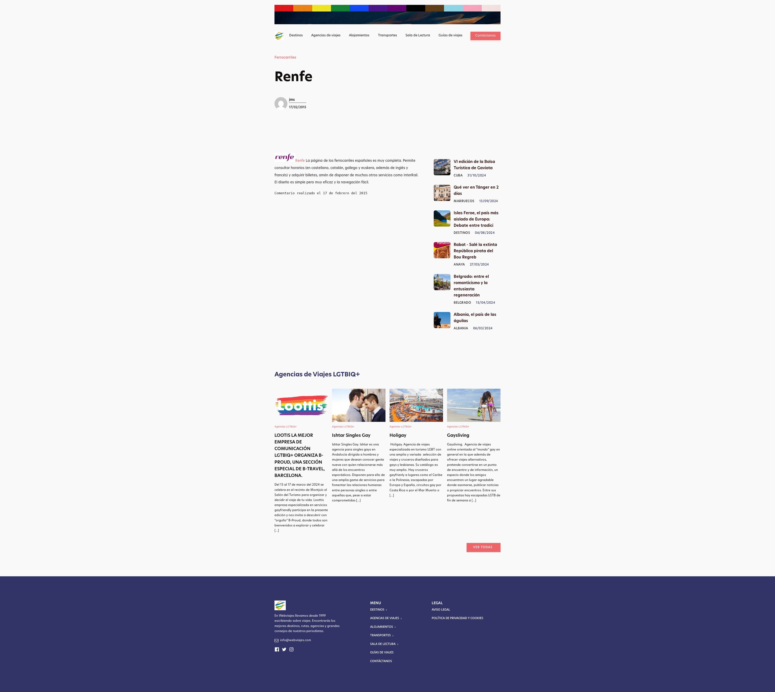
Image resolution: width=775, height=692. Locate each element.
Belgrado (462, 303)
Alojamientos (359, 35)
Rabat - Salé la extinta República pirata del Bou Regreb (475, 251)
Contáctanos (485, 35)
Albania (461, 328)
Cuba (458, 175)
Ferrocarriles (285, 57)
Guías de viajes (450, 35)
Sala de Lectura (417, 35)
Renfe (300, 161)
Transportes (387, 35)
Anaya (459, 265)
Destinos (296, 35)
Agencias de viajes (325, 35)
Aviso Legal (441, 609)
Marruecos (464, 201)
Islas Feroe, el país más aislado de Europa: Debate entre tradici (476, 219)
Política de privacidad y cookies (457, 618)
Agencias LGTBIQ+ (285, 427)
